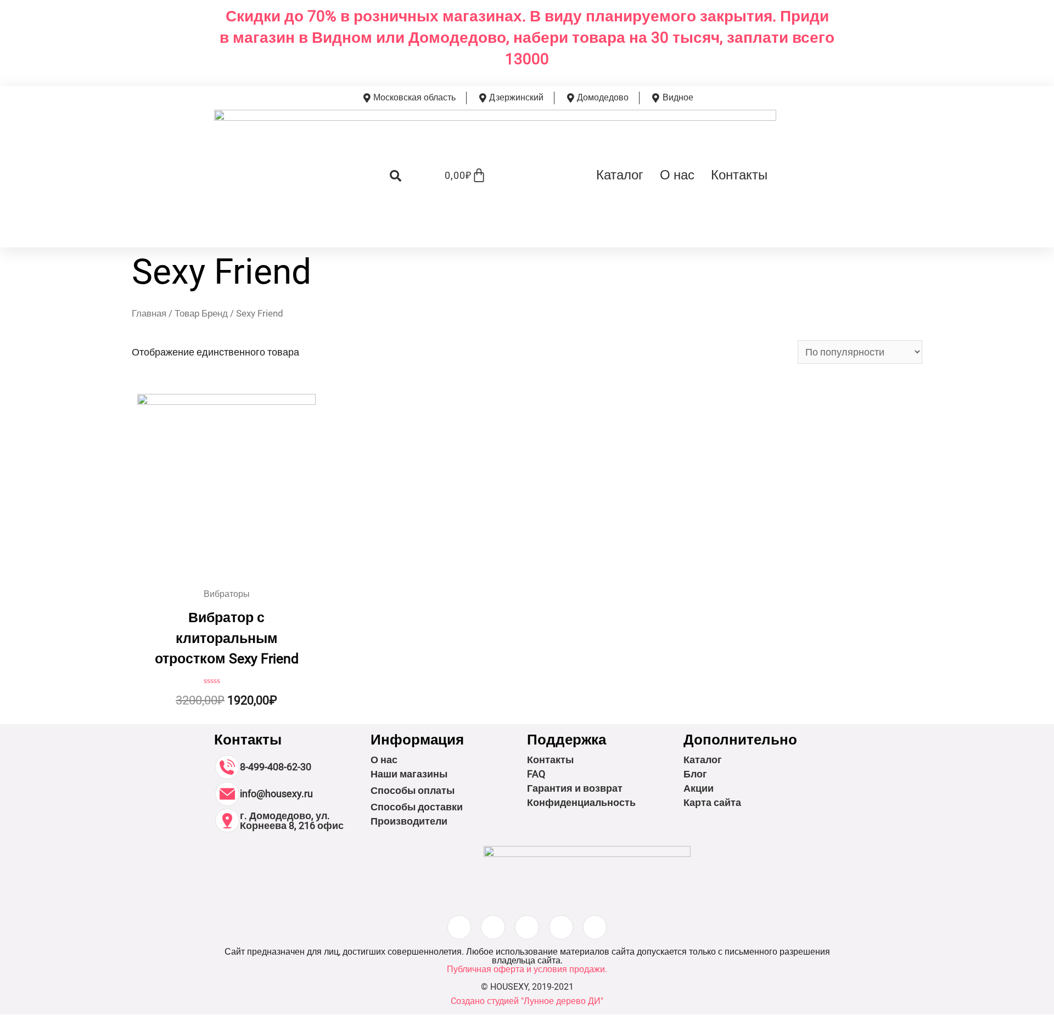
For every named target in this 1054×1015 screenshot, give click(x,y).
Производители (409, 821)
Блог (695, 774)
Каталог (619, 175)
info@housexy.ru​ (276, 793)
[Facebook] (493, 927)
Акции (698, 788)
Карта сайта (712, 802)
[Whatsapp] (561, 927)
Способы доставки (417, 807)
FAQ (536, 774)
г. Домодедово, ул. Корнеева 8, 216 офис (292, 820)
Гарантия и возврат (575, 788)
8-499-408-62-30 (275, 766)
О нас (677, 175)
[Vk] (527, 927)
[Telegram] (595, 927)
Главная (149, 313)
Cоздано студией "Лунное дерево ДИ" (527, 1001)
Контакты (739, 175)
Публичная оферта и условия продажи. (527, 969)
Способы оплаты (413, 790)
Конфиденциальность (581, 802)
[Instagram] (459, 927)
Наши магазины (409, 774)
